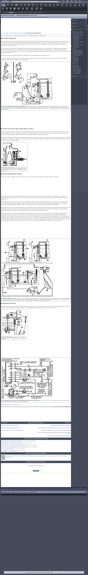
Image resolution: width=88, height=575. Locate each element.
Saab (72, 488)
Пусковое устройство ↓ (9, 35)
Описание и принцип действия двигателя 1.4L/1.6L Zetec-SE (19, 446)
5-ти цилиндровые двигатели (78, 41)
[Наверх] (86, 492)
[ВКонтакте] (27, 33)
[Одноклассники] (28, 33)
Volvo (7, 489)
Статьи (18, 492)
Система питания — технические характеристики (12, 430)
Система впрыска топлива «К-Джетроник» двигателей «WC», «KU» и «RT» (54, 427)
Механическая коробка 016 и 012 (78, 54)
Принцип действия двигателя (12, 448)
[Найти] (59, 2)
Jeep (37, 488)
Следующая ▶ (68, 422)
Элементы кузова (75, 65)
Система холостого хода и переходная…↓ (20, 35)
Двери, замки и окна (76, 66)
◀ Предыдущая (4, 422)
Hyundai (29, 488)
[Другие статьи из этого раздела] (15, 33)
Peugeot (66, 488)
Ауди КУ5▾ (40, 12)
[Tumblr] (38, 33)
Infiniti (32, 488)
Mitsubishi (57, 488)
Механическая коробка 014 (77, 51)
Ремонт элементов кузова (77, 67)
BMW (5, 488)
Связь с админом (75, 2)
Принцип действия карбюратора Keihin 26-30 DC (18, 441)
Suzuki (81, 488)
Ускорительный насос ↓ (43, 35)
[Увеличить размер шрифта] (10, 33)
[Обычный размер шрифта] (12, 33)
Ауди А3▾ (21, 12)
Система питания (75, 39)
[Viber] (33, 33)
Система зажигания (76, 40)
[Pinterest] (37, 33)
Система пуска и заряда (76, 72)
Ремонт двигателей (76, 36)
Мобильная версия (63, 2)
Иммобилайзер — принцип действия (14, 450)
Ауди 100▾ (11, 12)
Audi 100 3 (75, 26)
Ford (23, 488)
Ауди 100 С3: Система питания (35, 422)
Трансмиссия (74, 48)
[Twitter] (25, 33)
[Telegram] (32, 33)
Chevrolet (11, 488)
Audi (2, 488)
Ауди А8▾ (35, 12)
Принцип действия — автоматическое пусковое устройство (19, 444)
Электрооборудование (76, 69)
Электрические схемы (76, 73)
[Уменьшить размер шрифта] (7, 33)
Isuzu (35, 488)
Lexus (40, 488)
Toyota (84, 488)
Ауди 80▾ (6, 12)
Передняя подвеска (76, 59)
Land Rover (44, 488)
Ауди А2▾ (16, 12)
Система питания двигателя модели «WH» (11, 427)
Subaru (78, 488)
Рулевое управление (76, 58)
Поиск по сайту (26, 492)
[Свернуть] (86, 30)
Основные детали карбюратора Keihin (10, 425)
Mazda (48, 488)
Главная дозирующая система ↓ (33, 35)
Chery (8, 488)
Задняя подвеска (75, 60)
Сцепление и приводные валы (77, 50)
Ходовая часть (75, 56)
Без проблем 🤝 (60, 572)
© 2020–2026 (7, 492)
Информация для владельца (78, 31)
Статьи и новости (67, 2)
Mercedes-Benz (52, 488)
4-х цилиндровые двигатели (78, 35)
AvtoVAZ (10, 489)
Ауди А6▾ (30, 12)
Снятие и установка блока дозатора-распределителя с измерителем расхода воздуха (54, 433)
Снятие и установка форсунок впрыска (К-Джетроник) (58, 435)
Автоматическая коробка (77, 55)
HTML (3, 457)
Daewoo (18, 488)
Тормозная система (76, 62)
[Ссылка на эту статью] (18, 33)
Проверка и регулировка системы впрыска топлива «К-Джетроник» (55, 430)
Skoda (75, 488)
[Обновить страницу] (5, 33)
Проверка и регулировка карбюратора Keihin (60, 425)
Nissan (63, 488)
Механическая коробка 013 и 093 (78, 52)
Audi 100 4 (75, 20)
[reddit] (40, 33)
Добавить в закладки (80, 2)
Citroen (15, 488)
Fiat (20, 488)
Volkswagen (3, 489)
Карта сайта (72, 2)
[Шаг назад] (2, 33)
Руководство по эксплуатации (77, 33)
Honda (26, 488)
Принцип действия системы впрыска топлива (16, 443)
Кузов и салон (75, 63)
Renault (69, 488)
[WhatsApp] (35, 33)
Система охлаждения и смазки (77, 37)
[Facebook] (30, 33)
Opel (60, 488)
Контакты (21, 492)
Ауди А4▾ (26, 12)
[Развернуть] (86, 20)
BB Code (3, 459)
